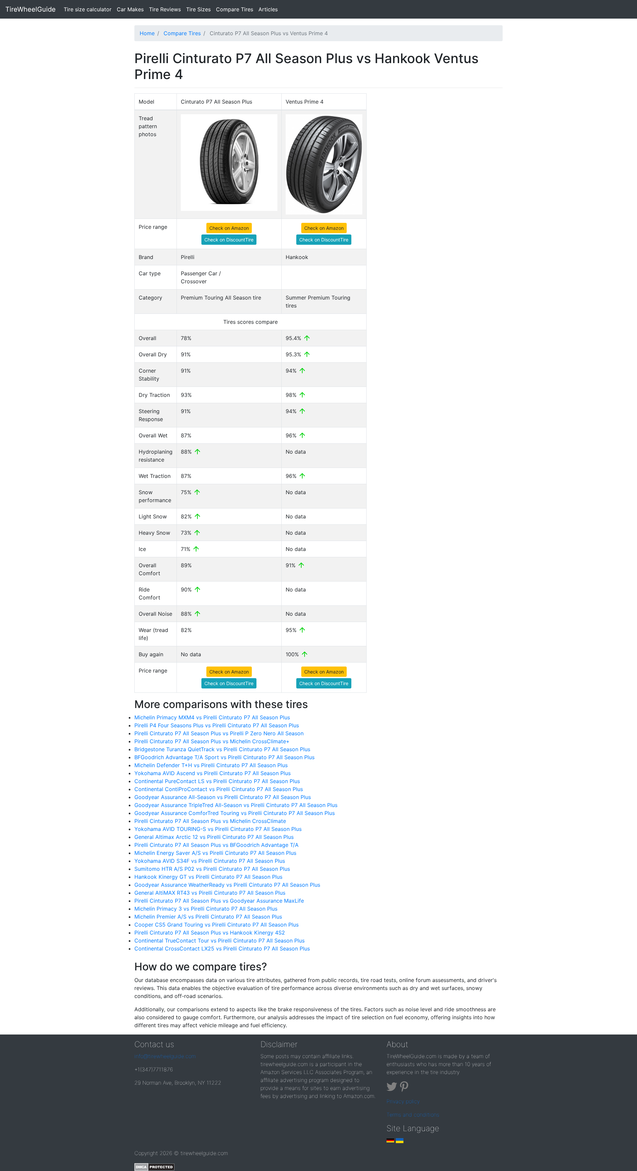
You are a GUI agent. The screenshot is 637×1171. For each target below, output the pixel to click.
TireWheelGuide (30, 9)
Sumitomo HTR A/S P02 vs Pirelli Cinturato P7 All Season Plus (212, 868)
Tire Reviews (165, 9)
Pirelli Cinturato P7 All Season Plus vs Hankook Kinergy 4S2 (209, 932)
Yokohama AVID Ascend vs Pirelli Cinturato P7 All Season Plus (212, 773)
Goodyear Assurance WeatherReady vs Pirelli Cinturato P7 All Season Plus (227, 884)
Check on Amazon (229, 228)
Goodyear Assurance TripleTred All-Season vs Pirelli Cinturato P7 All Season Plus (235, 805)
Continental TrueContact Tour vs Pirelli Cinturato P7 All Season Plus (219, 940)
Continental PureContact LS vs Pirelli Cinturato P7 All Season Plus (217, 781)
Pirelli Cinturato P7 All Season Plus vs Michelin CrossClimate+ (212, 741)
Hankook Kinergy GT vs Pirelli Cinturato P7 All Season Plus (208, 876)
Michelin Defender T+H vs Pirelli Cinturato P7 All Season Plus (211, 765)
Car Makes (130, 9)
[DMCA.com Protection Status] (154, 1166)
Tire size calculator (89, 9)
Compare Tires (234, 9)
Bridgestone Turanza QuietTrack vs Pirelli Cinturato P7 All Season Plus (222, 749)
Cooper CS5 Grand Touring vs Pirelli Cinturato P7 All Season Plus (216, 924)
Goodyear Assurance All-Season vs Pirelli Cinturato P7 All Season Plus (222, 797)
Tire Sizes (198, 9)
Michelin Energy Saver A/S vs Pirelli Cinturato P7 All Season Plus (215, 853)
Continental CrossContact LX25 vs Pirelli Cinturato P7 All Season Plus (222, 948)
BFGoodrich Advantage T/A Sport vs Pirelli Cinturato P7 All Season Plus (224, 757)
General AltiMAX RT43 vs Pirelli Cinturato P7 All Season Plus (209, 892)
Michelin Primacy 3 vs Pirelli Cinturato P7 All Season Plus (205, 908)
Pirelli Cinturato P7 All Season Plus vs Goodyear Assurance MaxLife (219, 900)
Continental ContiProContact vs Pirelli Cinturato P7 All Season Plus (218, 789)
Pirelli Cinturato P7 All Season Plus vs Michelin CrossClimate (210, 821)
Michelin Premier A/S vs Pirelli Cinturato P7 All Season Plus (208, 916)
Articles (268, 9)
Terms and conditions (413, 1114)
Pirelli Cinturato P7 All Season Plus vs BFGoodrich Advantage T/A (216, 845)
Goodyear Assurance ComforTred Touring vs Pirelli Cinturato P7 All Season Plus (234, 813)
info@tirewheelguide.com (165, 1056)
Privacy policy (403, 1101)
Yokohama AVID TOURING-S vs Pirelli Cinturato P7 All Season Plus (218, 829)
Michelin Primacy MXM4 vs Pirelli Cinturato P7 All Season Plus (212, 717)
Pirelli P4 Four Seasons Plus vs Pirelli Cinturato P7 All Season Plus (216, 725)
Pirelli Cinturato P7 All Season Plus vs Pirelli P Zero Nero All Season (219, 733)
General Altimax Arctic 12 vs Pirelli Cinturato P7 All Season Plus (214, 837)
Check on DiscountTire (228, 239)
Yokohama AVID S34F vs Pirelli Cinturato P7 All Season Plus (209, 860)
